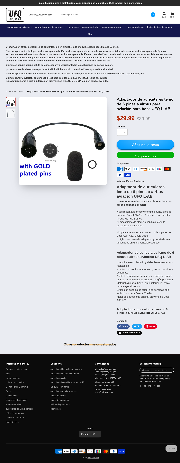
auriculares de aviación (18, 27)
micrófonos (73, 27)
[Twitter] (145, 386)
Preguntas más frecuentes (18, 369)
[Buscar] (153, 14)
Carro (172, 15)
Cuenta (164, 15)
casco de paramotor (112, 27)
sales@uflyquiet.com (104, 392)
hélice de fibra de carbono (160, 27)
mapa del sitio (12, 422)
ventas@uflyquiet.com (40, 14)
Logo (15, 15)
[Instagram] (154, 386)
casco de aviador (58, 395)
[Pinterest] (149, 386)
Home (8, 92)
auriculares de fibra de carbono (64, 373)
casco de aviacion (90, 27)
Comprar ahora (145, 156)
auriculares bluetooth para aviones (66, 369)
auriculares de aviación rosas (63, 391)
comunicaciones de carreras (49, 27)
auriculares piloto (13, 404)
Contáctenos (12, 395)
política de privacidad (15, 382)
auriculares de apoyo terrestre (19, 409)
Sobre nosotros (13, 378)
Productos (18, 92)
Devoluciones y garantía (17, 387)
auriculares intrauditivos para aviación (67, 382)
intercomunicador (135, 27)
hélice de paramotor (15, 413)
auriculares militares (59, 387)
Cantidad (121, 126)
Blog (90, 34)
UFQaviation (93, 457)
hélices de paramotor (60, 404)
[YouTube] (158, 386)
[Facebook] (141, 386)
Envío (8, 391)
